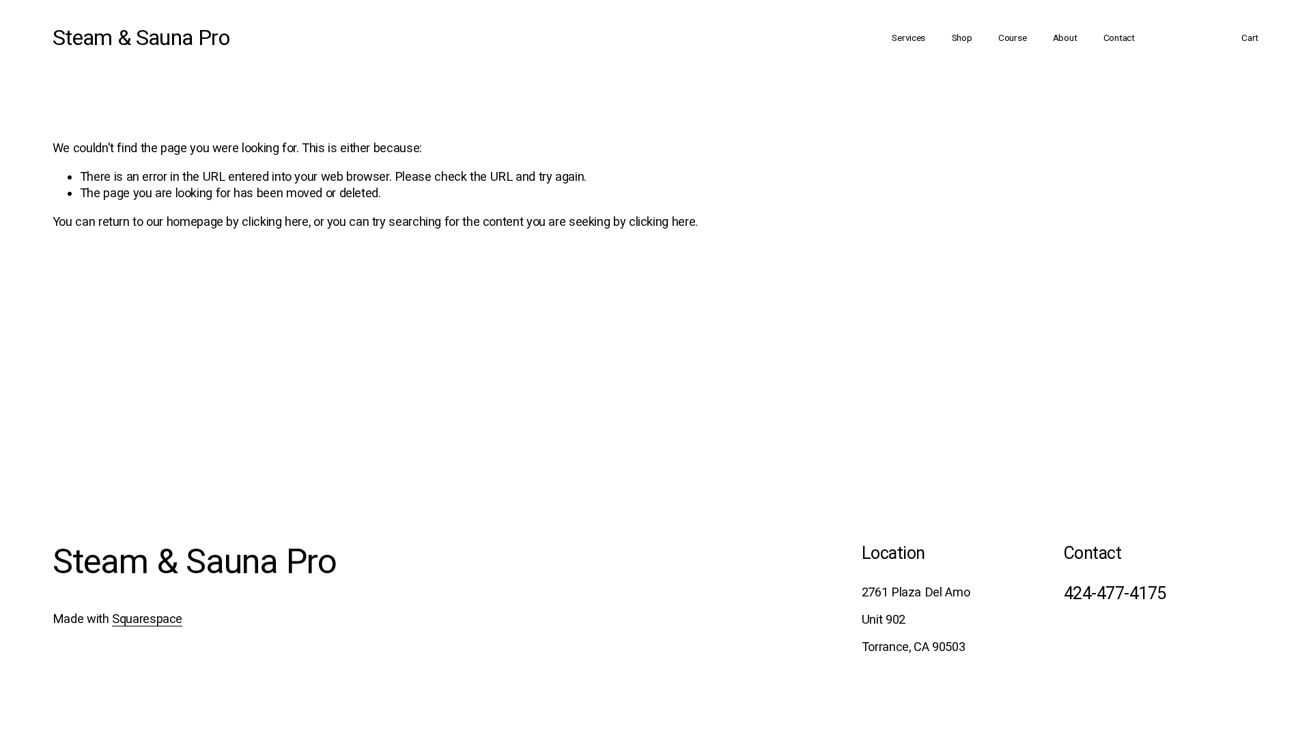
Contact (1119, 37)
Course (1012, 37)
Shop (962, 37)
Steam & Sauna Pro (141, 37)
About (1065, 37)
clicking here (275, 221)
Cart (1249, 37)
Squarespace (147, 618)
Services (908, 37)
